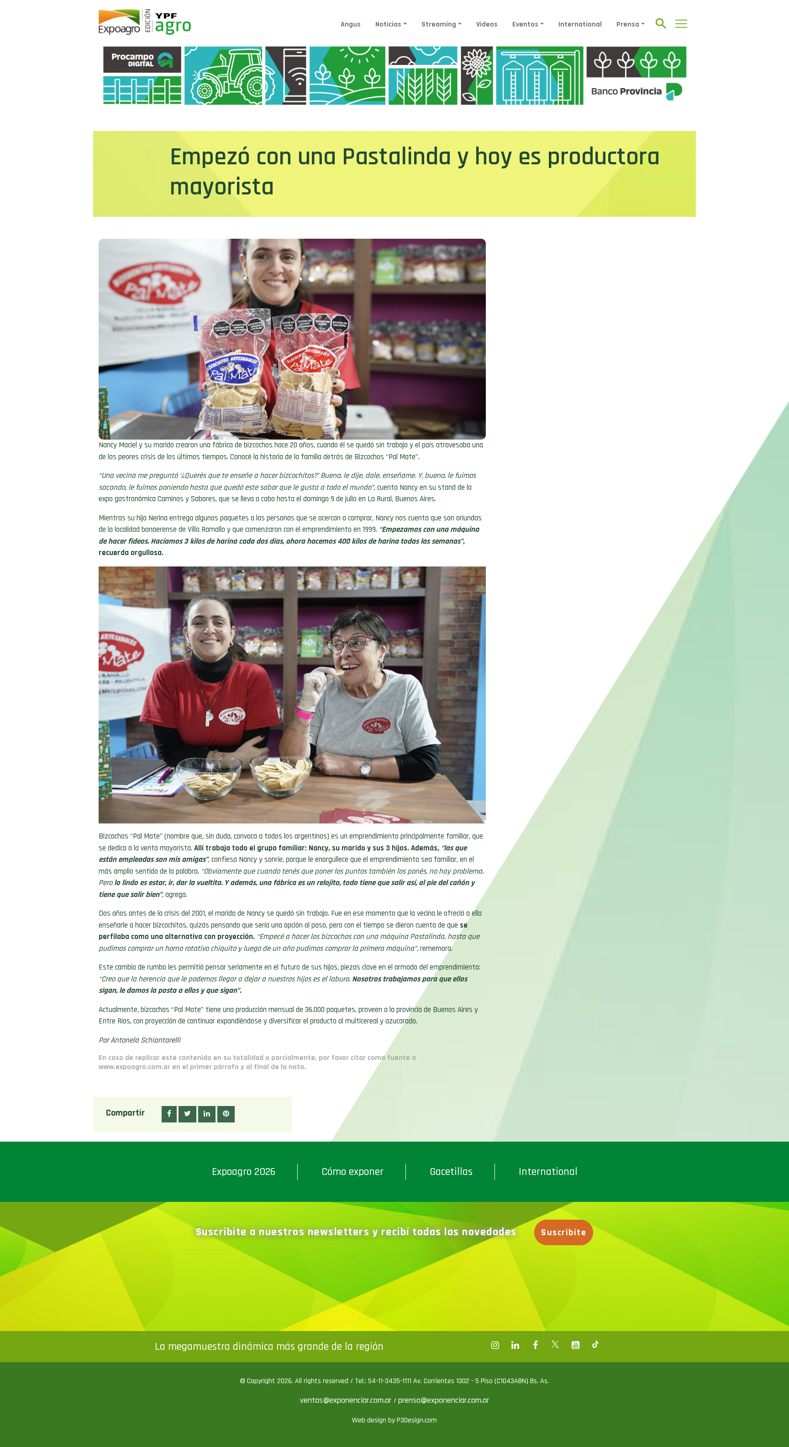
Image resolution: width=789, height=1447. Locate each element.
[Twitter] (555, 1345)
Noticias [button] (388, 24)
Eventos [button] (525, 24)
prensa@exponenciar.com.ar (443, 1400)
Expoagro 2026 (243, 1172)
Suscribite (563, 1232)
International (580, 24)
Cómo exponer (352, 1172)
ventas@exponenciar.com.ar (347, 1400)
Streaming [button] (438, 24)
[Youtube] (575, 1345)
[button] (169, 1114)
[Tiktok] (595, 1345)
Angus (351, 24)
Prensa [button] (627, 24)
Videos (487, 24)
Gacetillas (451, 1172)
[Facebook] (495, 1345)
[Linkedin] (515, 1345)
